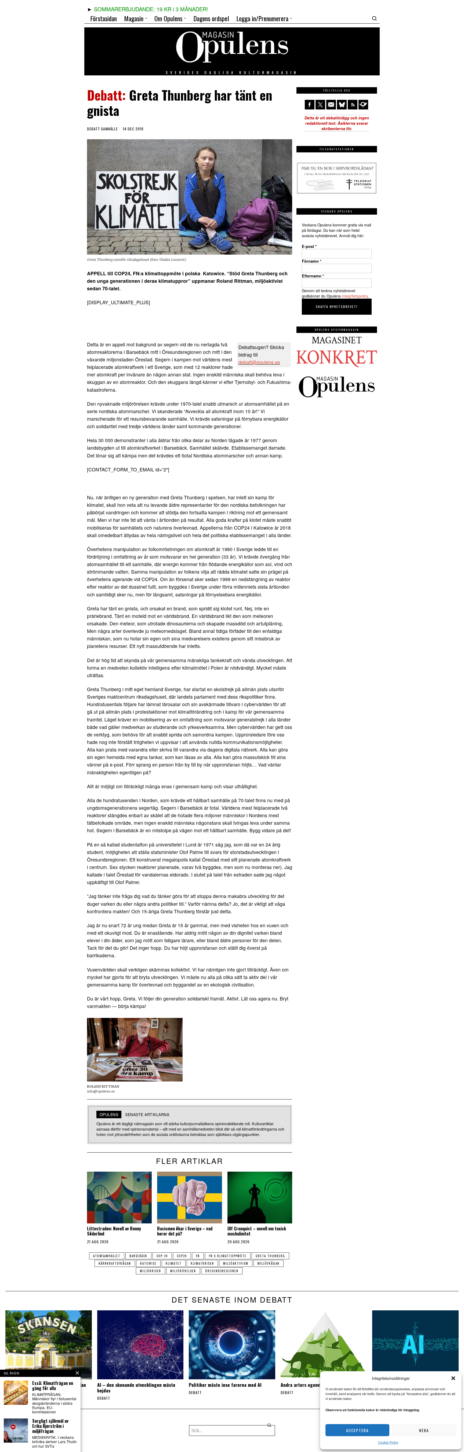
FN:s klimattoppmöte (228, 1256)
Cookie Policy (388, 1442)
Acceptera (357, 1430)
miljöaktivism (235, 1263)
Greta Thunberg (270, 1256)
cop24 (182, 1256)
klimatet (174, 1263)
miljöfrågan (269, 1263)
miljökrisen (150, 1271)
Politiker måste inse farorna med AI (225, 1385)
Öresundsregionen (221, 1271)
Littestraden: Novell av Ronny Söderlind (114, 1231)
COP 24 (162, 1256)
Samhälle (109, 128)
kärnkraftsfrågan (115, 1263)
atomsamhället (106, 1256)
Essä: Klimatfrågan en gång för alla (52, 1386)
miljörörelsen (183, 1271)
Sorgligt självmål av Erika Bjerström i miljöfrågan (50, 1426)
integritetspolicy (355, 296)
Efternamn (313, 275)
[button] (453, 1378)
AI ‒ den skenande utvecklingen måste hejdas (136, 1387)
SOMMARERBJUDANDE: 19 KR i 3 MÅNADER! (151, 9)
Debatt (93, 128)
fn (198, 1256)
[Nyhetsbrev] (363, 104)
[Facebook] (309, 104)
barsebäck (138, 1256)
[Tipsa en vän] (331, 104)
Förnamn (311, 261)
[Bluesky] (342, 104)
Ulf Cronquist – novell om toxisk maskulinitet (256, 1231)
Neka (424, 1430)
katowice (148, 1263)
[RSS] (352, 104)
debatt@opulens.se (259, 362)
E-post (309, 246)
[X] (320, 104)
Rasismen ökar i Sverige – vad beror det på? (184, 1231)
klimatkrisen (202, 1263)
